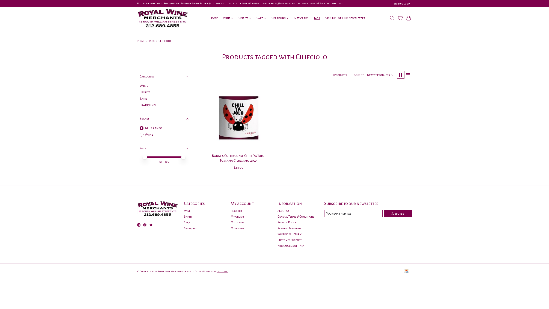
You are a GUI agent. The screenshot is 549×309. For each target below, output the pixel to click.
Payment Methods (289, 228)
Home (214, 18)
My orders (237, 216)
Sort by (359, 75)
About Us (284, 210)
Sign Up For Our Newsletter (345, 18)
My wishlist (238, 228)
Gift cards (301, 18)
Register (236, 210)
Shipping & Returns (290, 234)
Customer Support (290, 240)
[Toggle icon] (392, 18)
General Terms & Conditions (296, 216)
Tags (317, 18)
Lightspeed (222, 271)
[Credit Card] (406, 271)
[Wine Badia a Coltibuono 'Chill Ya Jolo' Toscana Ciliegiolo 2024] (238, 118)
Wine (144, 86)
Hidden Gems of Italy (291, 245)
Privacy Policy (287, 222)
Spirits (145, 92)
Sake (143, 98)
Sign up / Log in (402, 3)
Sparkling (148, 105)
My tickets (237, 222)
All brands (153, 128)
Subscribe (397, 213)
